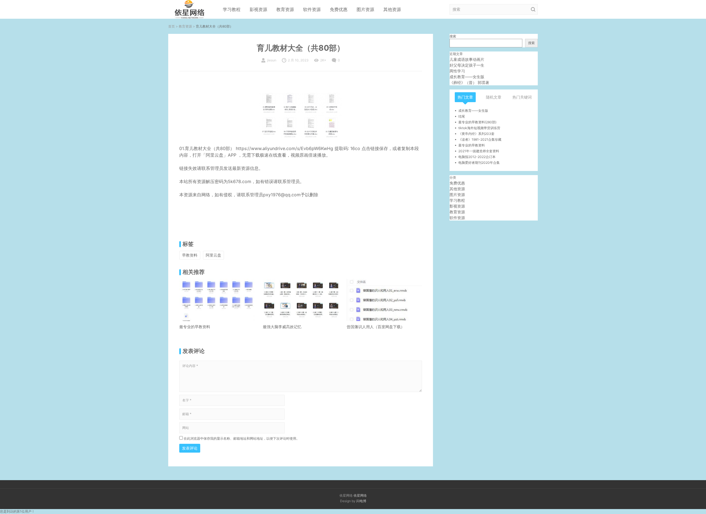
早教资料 (189, 255)
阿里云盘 (213, 255)
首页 (171, 26)
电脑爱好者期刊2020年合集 (479, 163)
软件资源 (312, 9)
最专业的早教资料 (194, 326)
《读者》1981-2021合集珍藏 (479, 139)
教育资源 (285, 9)
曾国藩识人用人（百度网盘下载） (376, 326)
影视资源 (258, 9)
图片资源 (365, 9)
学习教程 (231, 9)
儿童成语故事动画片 (467, 59)
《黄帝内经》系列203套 (476, 134)
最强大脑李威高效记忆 (282, 326)
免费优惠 (338, 9)
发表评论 (189, 448)
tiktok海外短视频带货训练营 (479, 128)
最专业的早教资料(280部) (477, 122)
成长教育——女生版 (467, 76)
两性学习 (457, 71)
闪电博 (361, 501)
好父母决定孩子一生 (467, 65)
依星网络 (360, 495)
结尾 (461, 116)
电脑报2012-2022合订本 (477, 157)
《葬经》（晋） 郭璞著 (469, 82)
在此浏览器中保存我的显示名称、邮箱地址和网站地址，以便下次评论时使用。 (241, 438)
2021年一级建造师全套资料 (478, 151)
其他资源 (392, 9)
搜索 (453, 36)
